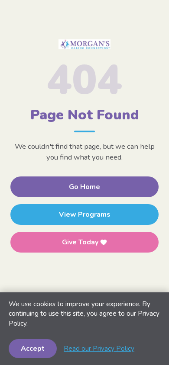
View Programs (84, 214)
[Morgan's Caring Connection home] (84, 44)
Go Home (84, 187)
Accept (33, 348)
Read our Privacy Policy (99, 348)
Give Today (80, 242)
